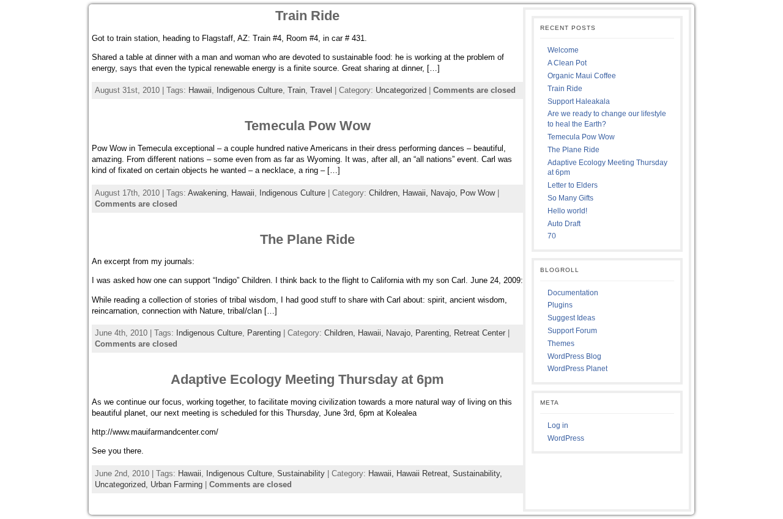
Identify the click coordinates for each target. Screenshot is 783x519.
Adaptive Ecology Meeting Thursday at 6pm (307, 379)
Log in (557, 425)
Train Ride (307, 15)
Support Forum (572, 330)
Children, (386, 192)
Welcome (563, 50)
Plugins (560, 305)
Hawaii (200, 90)
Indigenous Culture (250, 90)
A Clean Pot (567, 63)
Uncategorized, (122, 484)
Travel (321, 90)
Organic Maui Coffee (581, 76)
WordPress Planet (577, 368)
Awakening (207, 192)
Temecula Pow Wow (308, 125)
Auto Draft (564, 223)
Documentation (572, 293)
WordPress (565, 438)
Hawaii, (417, 192)
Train (296, 90)
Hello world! (567, 211)
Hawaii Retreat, (424, 473)
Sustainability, (477, 473)
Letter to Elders (572, 185)
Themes (560, 343)
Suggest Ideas (571, 318)
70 (551, 236)
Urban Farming (176, 484)
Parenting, (434, 332)
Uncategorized (401, 90)
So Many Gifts (570, 198)
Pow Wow (477, 192)
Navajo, (445, 192)
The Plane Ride (307, 239)
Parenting (264, 332)
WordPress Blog (574, 356)
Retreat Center (479, 332)
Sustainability (301, 473)
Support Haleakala (578, 101)
